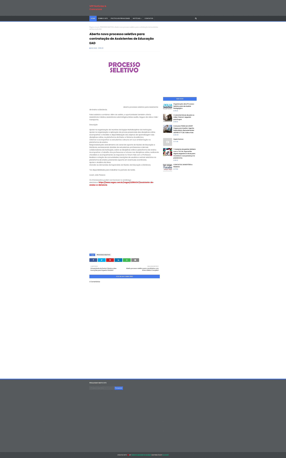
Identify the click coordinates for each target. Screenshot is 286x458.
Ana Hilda (94, 48)
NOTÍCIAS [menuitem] (136, 18)
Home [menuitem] (93, 18)
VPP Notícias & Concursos (97, 7)
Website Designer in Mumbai (141, 455)
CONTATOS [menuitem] (149, 18)
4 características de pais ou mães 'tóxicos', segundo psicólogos (183, 117)
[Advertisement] (106, 94)
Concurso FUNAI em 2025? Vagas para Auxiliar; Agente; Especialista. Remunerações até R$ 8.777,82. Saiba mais (183, 129)
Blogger (165, 455)
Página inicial (94, 27)
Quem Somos (178, 139)
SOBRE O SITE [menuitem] (103, 18)
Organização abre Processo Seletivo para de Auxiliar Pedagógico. (183, 106)
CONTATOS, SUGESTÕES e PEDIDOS (182, 166)
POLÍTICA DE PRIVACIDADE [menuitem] (120, 18)
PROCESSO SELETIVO (106, 27)
